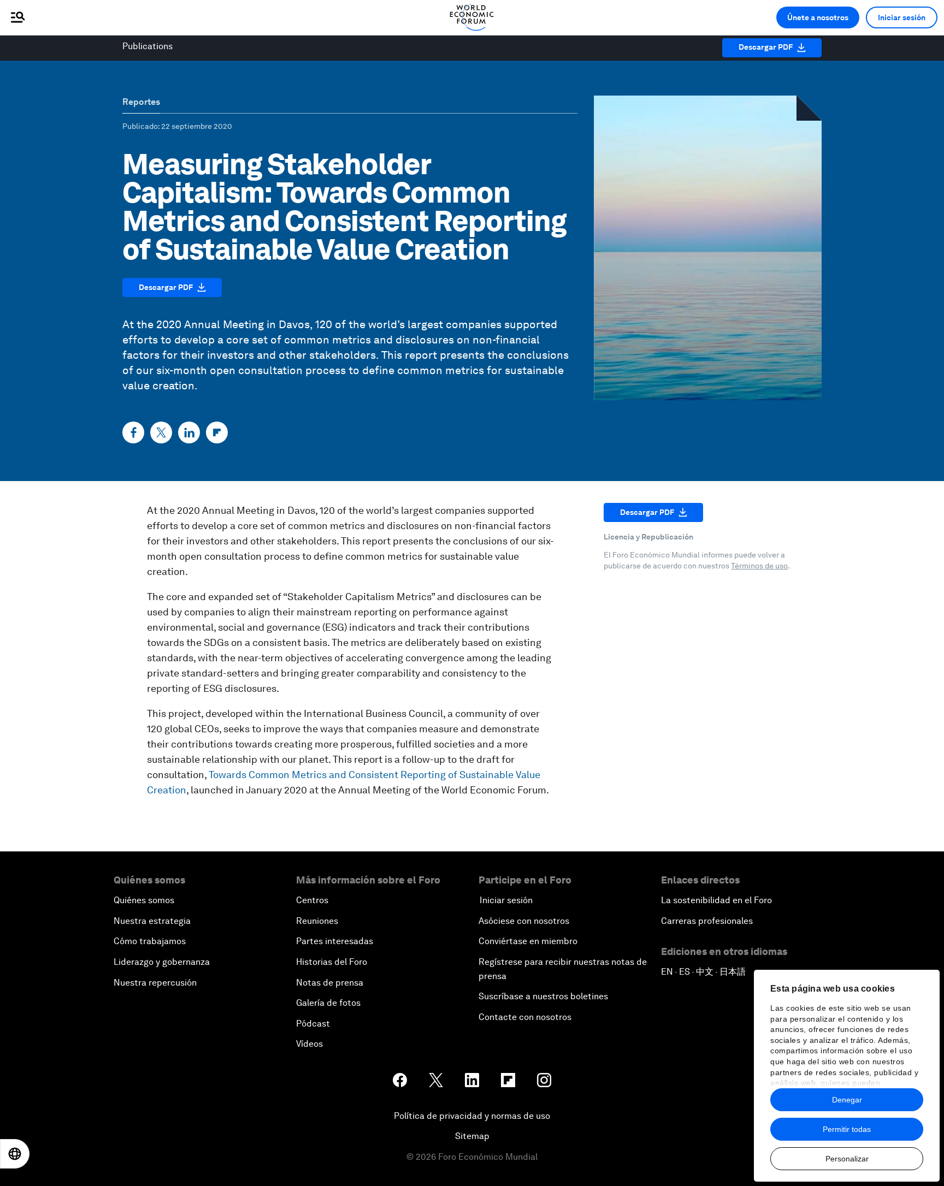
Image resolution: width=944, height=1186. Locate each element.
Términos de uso (759, 565)
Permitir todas (847, 1129)
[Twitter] (161, 432)
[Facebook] (133, 432)
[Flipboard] (217, 432)
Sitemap (472, 1136)
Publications (147, 46)
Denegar (847, 1099)
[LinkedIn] (189, 432)
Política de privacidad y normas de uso (472, 1116)
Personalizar (847, 1158)
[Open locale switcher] (15, 1154)
